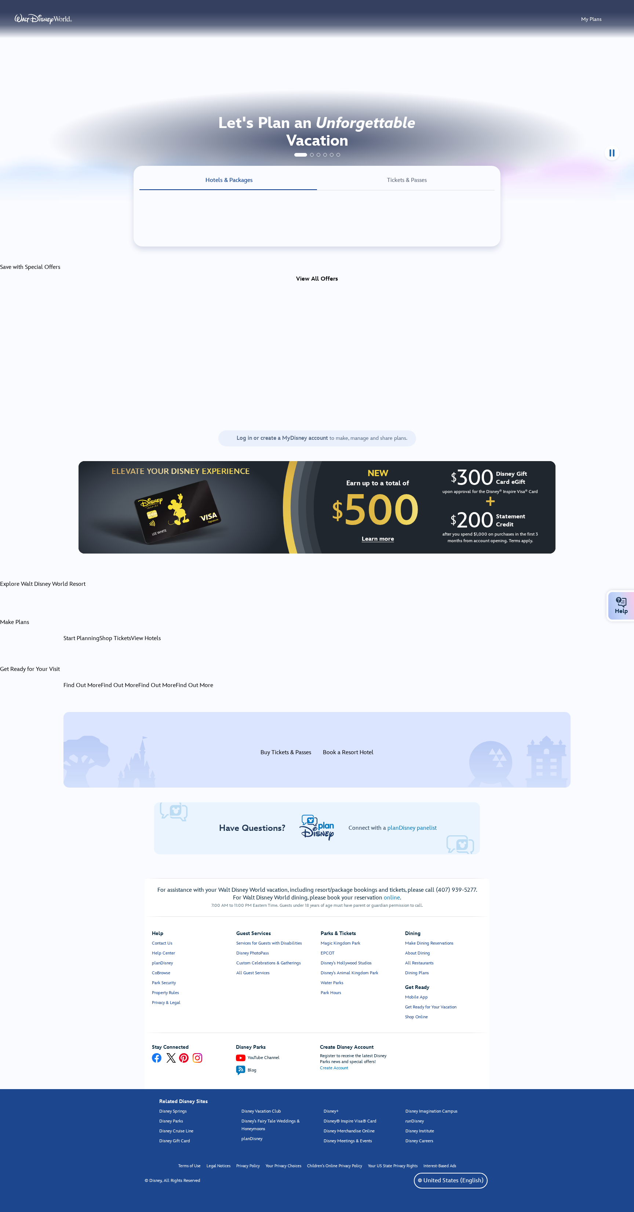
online (392, 897)
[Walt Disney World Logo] (43, 19)
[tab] (300, 155)
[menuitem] (621, 602)
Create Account (334, 1068)
